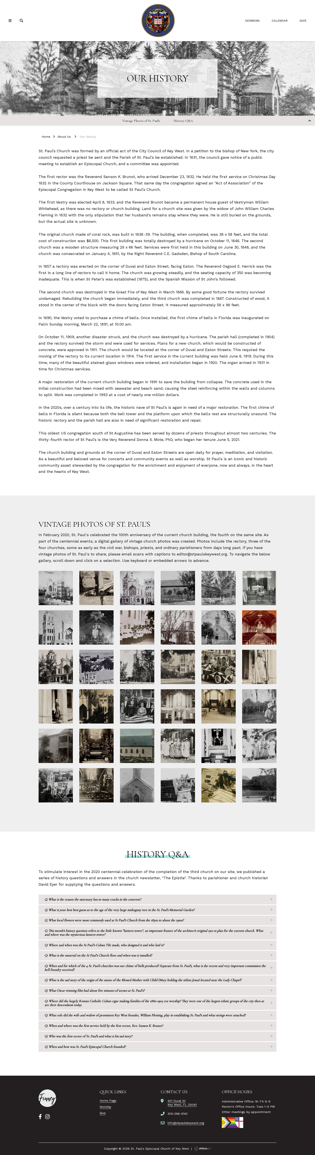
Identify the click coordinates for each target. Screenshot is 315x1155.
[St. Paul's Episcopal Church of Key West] (158, 20)
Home (46, 136)
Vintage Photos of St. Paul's (141, 121)
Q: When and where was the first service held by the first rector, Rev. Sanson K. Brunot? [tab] (104, 1026)
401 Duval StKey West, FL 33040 (182, 1102)
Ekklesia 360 (202, 1148)
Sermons (252, 20)
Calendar (280, 20)
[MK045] (48, 1098)
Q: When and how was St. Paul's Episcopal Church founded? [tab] (85, 1047)
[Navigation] (11, 21)
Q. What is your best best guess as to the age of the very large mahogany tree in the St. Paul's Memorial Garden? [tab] (119, 910)
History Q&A (183, 121)
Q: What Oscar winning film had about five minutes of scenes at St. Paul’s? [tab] (94, 990)
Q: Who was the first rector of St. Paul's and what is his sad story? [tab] (88, 1036)
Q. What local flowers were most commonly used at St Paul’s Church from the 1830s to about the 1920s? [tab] (114, 920)
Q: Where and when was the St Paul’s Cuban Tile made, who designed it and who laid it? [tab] (104, 945)
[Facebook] (40, 1117)
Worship (105, 1106)
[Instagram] (47, 1117)
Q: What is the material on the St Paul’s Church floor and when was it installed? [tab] (98, 955)
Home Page (108, 1100)
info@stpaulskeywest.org (186, 1123)
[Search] (22, 21)
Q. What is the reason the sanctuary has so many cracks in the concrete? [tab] (93, 899)
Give (303, 20)
